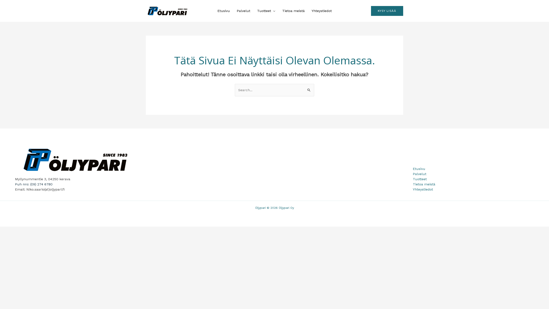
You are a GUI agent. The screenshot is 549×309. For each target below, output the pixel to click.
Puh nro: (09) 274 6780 (34, 184)
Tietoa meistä (293, 11)
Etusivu (223, 11)
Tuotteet (264, 11)
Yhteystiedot (322, 11)
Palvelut (243, 11)
